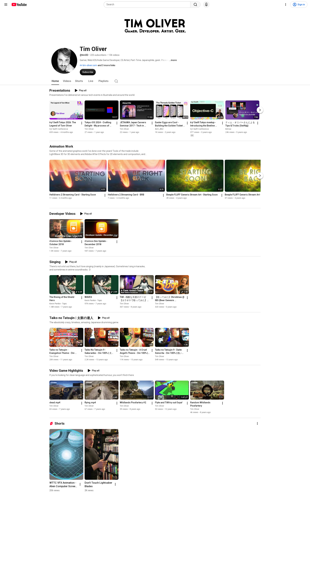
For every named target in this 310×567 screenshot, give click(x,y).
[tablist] (155, 81)
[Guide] (6, 4)
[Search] (195, 4)
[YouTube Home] (19, 4)
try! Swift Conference (58, 129)
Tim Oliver (89, 129)
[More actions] (81, 123)
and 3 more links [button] (106, 65)
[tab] (55, 81)
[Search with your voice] (206, 4)
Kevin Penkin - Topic (58, 304)
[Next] (260, 110)
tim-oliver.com (89, 65)
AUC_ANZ (159, 129)
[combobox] (148, 4)
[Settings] (286, 4)
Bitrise (228, 129)
